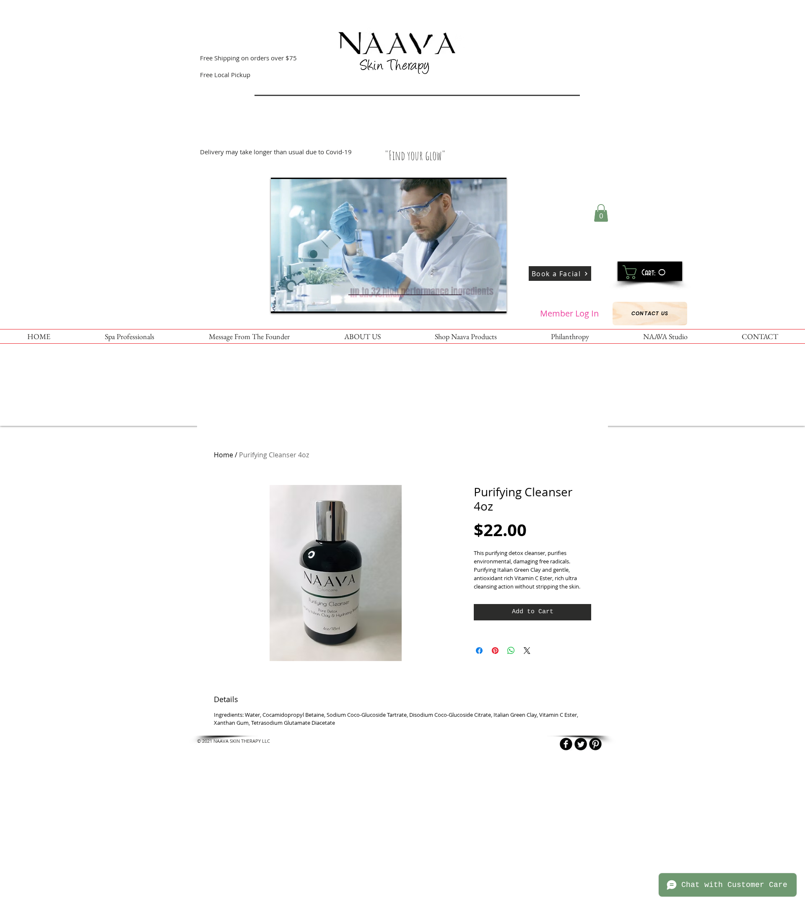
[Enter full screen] (495, 301)
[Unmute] (296, 301)
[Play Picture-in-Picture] (480, 301)
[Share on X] (527, 651)
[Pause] (281, 301)
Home (223, 454)
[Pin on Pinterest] (495, 651)
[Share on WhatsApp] (511, 651)
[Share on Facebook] (479, 651)
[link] (647, 272)
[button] (601, 213)
